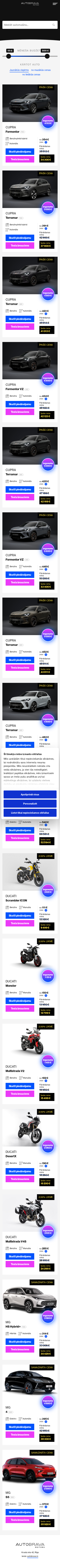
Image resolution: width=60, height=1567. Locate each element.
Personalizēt (30, 803)
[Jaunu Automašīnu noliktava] (30, 4)
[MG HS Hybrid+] (30, 1298)
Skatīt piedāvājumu (20, 151)
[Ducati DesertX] (30, 1127)
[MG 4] (30, 1383)
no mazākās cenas (41, 70)
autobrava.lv (32, 1556)
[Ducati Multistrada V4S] (30, 1213)
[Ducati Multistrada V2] (30, 1042)
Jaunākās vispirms (19, 70)
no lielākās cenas (31, 74)
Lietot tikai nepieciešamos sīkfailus (30, 812)
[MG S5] (30, 1468)
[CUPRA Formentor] (30, 103)
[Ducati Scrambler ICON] (30, 872)
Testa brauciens (20, 159)
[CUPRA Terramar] (30, 189)
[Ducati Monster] (30, 957)
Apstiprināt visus (30, 794)
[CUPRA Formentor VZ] (30, 360)
